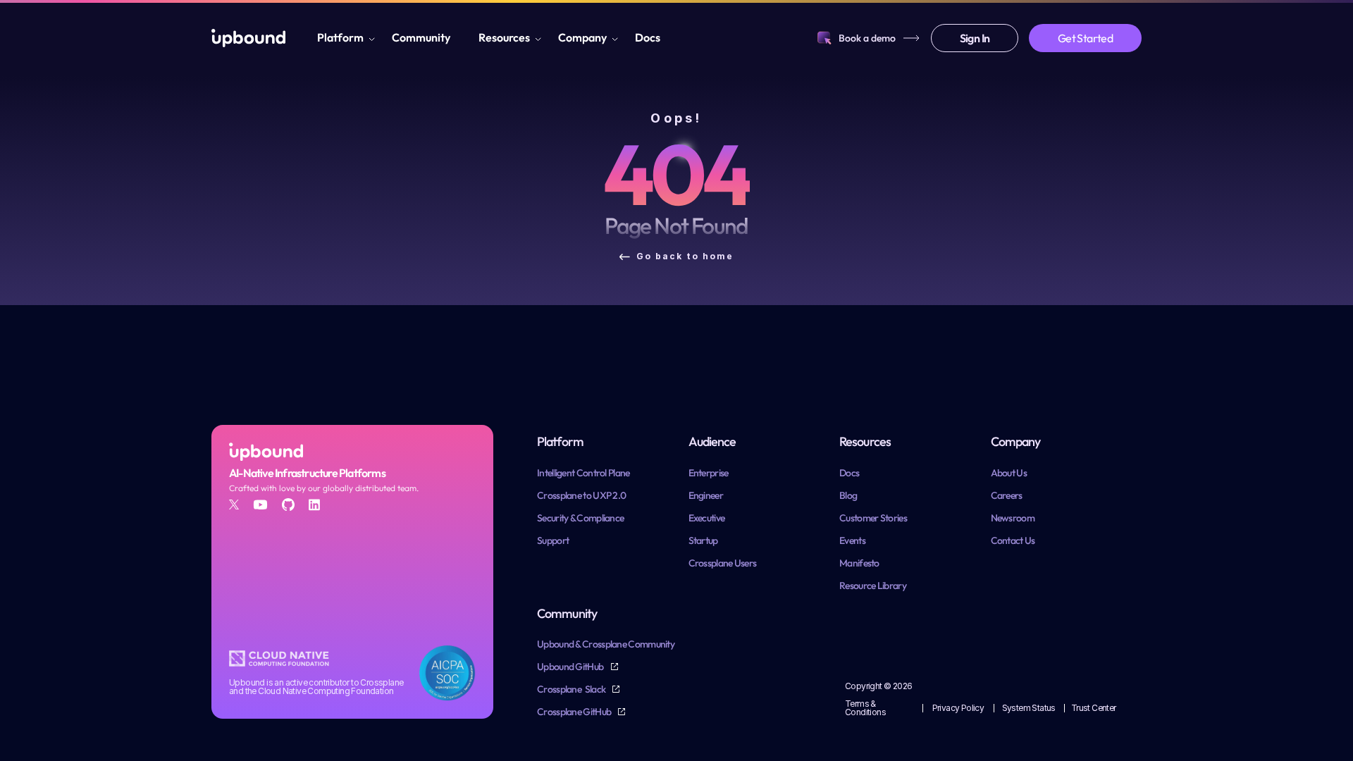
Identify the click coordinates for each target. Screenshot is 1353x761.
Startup (703, 540)
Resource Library (872, 585)
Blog (848, 495)
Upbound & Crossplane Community (605, 644)
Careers (1007, 495)
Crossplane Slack (572, 689)
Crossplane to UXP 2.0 (581, 495)
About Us (1009, 472)
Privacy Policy (958, 708)
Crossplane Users (722, 563)
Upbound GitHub (571, 666)
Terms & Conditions (865, 707)
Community (421, 37)
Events (852, 540)
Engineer (705, 495)
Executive (706, 518)
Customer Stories (873, 518)
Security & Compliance (580, 518)
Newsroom (1012, 518)
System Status (1029, 708)
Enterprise (708, 472)
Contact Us (1013, 540)
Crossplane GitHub (574, 711)
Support (553, 540)
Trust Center (1093, 708)
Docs (647, 37)
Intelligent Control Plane (583, 472)
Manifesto (859, 563)
